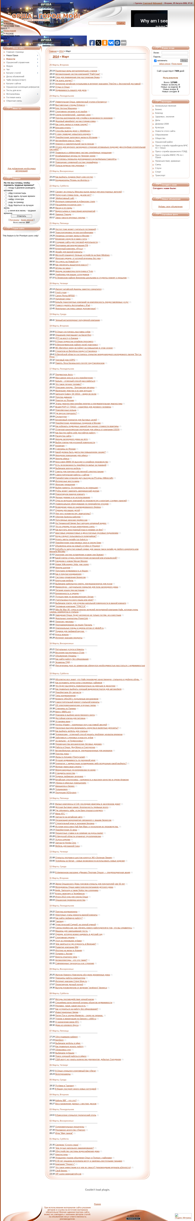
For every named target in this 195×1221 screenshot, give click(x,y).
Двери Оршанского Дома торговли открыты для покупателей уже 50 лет (90, 884)
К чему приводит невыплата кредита (73, 134)
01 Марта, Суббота (59, 1139)
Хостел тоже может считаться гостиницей (75, 229)
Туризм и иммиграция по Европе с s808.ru (75, 1019)
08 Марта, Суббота (59, 993)
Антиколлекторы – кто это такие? (71, 960)
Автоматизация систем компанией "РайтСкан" (77, 74)
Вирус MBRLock (63, 712)
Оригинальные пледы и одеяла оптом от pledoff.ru (79, 628)
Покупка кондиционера (66, 911)
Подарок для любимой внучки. (70, 631)
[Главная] (6, 21)
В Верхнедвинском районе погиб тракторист (76, 344)
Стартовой (147, 3)
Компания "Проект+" (65, 1164)
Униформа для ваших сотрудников (72, 274)
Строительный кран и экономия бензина (74, 823)
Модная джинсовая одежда (68, 767)
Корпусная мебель (64, 580)
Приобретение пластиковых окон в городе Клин (78, 542)
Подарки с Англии (63, 953)
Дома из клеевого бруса (66, 1025)
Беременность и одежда (67, 593)
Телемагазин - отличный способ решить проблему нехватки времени (88, 734)
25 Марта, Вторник (59, 65)
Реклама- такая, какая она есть (70, 1006)
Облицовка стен (63, 1050)
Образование (161, 135)
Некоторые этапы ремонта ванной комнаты (76, 915)
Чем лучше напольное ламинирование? (74, 1148)
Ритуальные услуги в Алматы (69, 649)
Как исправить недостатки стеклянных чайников (78, 682)
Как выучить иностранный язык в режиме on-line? (79, 530)
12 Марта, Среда (58, 866)
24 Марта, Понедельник (62, 96)
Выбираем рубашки (64, 1053)
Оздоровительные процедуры (69, 1127)
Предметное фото (64, 374)
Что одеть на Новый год (66, 261)
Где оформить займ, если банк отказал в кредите (79, 810)
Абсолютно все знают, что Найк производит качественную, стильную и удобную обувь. (97, 679)
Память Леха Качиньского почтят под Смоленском (80, 363)
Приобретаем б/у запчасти (68, 692)
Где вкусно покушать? (66, 413)
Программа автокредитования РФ (71, 245)
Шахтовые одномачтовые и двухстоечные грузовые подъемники (86, 533)
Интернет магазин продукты (68, 638)
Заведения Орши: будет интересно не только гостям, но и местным (88, 615)
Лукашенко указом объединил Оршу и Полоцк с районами (83, 1158)
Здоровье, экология (164, 116)
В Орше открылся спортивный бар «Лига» (75, 1071)
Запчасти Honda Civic (65, 843)
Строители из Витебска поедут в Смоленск (76, 351)
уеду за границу (16, 202)
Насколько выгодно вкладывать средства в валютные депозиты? (86, 728)
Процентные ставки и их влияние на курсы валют (79, 833)
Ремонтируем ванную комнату (70, 494)
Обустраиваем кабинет (66, 1037)
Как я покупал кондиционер (68, 574)
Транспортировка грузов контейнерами (74, 232)
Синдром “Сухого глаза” (67, 1145)
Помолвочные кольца (65, 410)
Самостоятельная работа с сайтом (72, 475)
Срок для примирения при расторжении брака (77, 77)
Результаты (14, 220)
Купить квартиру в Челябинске (70, 893)
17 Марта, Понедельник (62, 369)
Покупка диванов (63, 397)
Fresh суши (60, 292)
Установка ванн (62, 721)
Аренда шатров (62, 567)
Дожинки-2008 (162, 124)
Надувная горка (62, 299)
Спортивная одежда (64, 937)
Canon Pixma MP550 (65, 295)
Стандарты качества (65, 773)
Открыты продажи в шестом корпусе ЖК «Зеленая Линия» (83, 857)
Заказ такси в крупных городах (70, 217)
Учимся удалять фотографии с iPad (72, 305)
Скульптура (61, 416)
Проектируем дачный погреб (69, 984)
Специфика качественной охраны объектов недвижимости (83, 1002)
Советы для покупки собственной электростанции (79, 471)
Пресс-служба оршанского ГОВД (171, 151)
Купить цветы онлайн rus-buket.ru (71, 539)
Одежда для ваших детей (67, 510)
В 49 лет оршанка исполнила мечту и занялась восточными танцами (88, 1161)
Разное (97, 1204)
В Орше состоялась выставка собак (72, 332)
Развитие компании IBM (66, 947)
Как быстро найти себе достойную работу (75, 433)
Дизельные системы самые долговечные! (75, 308)
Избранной (157, 3)
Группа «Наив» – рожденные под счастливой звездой (81, 724)
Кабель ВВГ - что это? (66, 1100)
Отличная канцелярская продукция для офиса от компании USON (87, 429)
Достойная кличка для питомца (70, 718)
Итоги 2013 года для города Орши (71, 897)
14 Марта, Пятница (59, 798)
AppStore (59, 1040)
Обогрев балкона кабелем (68, 517)
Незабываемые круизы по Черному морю (75, 156)
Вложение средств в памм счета (71, 239)
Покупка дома (62, 754)
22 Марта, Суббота (59, 186)
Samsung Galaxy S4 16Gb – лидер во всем (75, 394)
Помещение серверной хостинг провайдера (76, 162)
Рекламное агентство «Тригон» (70, 1130)
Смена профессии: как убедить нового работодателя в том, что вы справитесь (93, 928)
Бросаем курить (63, 127)
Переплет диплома (64, 621)
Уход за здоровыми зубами (68, 941)
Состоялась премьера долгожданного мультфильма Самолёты (86, 159)
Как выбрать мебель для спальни (71, 731)
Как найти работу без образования (72, 659)
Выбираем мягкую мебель (68, 468)
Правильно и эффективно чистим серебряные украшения (83, 152)
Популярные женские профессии (71, 520)
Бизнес (158, 109)
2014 (61, 51)
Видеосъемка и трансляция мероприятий (75, 211)
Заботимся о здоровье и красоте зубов (74, 737)
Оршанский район (164, 142)
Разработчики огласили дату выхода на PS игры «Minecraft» (84, 478)
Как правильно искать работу (69, 1046)
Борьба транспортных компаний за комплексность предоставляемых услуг (92, 302)
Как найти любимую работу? (69, 918)
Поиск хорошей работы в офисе (70, 1056)
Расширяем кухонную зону (68, 205)
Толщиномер (61, 789)
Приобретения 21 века (66, 830)
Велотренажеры (63, 1074)
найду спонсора (16, 199)
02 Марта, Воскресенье (62, 1121)
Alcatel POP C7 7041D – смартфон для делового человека (83, 407)
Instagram (60, 445)
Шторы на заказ (62, 268)
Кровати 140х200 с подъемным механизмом (76, 699)
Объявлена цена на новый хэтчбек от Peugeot (77, 546)
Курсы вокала (62, 634)
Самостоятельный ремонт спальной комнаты (77, 702)
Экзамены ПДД (62, 662)
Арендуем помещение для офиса (71, 455)
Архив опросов (27, 220)
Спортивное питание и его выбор (71, 111)
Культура (159, 127)
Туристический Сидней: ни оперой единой (75, 924)
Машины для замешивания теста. (71, 931)
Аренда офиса (62, 458)
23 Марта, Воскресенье (62, 171)
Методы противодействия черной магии (74, 999)
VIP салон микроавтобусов (68, 1174)
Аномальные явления (165, 106)
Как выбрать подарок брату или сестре (74, 177)
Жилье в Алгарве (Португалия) (70, 757)
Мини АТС (60, 813)
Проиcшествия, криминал (167, 161)
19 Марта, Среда (58, 314)
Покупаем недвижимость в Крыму (71, 571)
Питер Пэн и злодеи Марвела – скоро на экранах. (79, 1015)
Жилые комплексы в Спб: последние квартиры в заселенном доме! (87, 804)
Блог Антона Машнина (66, 108)
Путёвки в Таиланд (64, 1085)
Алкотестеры (61, 1154)
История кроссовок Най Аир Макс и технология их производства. (86, 826)
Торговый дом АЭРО (65, 360)
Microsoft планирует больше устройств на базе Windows (82, 255)
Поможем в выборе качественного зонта (75, 715)
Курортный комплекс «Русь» (69, 248)
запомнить (162, 60)
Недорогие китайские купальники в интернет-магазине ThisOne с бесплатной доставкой (98, 84)
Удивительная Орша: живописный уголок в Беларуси (81, 102)
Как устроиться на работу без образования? (76, 1009)
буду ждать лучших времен (21, 196)
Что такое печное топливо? (68, 384)
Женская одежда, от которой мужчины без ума (78, 258)
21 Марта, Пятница (59, 223)
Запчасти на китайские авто (68, 817)
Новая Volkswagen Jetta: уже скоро (72, 564)
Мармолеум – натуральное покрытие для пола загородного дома (86, 587)
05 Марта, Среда (58, 1080)
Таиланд (59, 921)
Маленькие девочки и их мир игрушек (73, 391)
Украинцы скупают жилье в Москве (72, 236)
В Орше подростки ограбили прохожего (74, 341)
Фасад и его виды (63, 208)
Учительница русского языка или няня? (74, 600)
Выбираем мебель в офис (68, 1043)
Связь (158, 164)
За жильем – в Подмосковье (69, 741)
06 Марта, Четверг (59, 1065)
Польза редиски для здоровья (69, 165)
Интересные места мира (67, 481)
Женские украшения (65, 484)
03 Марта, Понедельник (62, 1109)
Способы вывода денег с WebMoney (72, 131)
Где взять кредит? (64, 80)
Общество (160, 138)
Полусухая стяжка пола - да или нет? (73, 195)
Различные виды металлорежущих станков (76, 71)
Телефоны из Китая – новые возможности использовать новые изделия (90, 861)
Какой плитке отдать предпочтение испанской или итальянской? (86, 558)
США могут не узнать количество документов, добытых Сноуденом (88, 1059)
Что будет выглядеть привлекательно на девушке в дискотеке (85, 686)
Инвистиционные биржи (66, 1012)
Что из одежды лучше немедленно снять (75, 526)
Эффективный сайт (64, 198)
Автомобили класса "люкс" (68, 140)
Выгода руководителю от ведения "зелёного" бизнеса (81, 987)
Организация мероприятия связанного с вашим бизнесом (83, 820)
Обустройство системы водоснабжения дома (77, 1151)
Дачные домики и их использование (72, 497)
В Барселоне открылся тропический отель (75, 1115)
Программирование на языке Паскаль (73, 625)
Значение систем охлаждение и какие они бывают (79, 554)
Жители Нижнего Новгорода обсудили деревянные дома (82, 975)
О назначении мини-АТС (67, 1022)
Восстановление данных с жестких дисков (75, 1104)
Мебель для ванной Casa (67, 846)
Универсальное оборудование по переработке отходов (82, 504)
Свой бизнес (61, 1170)
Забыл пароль (164, 64)
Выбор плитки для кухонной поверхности (75, 442)
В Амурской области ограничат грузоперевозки (78, 836)
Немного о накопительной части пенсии (74, 144)
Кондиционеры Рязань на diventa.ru (72, 180)
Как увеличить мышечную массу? (71, 265)
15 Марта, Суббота (59, 673)
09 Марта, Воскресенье (62, 969)
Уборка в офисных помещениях (70, 783)
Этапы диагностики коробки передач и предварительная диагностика (88, 403)
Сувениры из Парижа (65, 708)
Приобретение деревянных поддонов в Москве (78, 423)
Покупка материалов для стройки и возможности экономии (84, 118)
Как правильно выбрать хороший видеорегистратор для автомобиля (88, 689)
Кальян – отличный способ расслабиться (75, 381)
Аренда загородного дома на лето (71, 439)
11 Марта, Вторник (59, 878)
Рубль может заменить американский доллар (77, 491)
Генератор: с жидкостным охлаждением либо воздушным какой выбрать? (91, 763)
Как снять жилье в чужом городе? (71, 124)
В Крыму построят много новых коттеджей (75, 1089)
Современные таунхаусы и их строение (74, 963)
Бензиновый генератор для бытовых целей (76, 420)
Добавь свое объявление (170, 206)
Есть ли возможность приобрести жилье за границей (80, 465)
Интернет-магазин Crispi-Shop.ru (71, 981)
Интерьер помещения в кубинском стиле (75, 201)
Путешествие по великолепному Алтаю (74, 596)
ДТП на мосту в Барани (66, 338)
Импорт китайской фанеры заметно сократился (78, 289)
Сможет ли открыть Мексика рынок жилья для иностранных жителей (88, 192)
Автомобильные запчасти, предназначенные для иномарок (83, 750)
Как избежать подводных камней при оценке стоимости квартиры (87, 426)
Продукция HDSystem (65, 792)
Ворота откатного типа (66, 957)
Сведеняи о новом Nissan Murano (71, 561)
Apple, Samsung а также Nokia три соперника (76, 890)
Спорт (158, 172)
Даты (157, 120)
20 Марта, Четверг (59, 283)
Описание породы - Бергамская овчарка (74, 387)
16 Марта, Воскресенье (62, 643)
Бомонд (159, 113)
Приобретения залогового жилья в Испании (76, 137)
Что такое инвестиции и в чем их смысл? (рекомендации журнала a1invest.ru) (93, 1167)
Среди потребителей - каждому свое (73, 115)
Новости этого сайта (165, 131)
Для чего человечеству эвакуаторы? (73, 513)
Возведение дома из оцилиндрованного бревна (78, 507)
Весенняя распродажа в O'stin (69, 652)
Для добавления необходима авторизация (22, 169)
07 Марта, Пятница (59, 1031)
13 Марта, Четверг (59, 852)
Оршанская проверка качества (70, 900)
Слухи (158, 168)
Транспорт (160, 175)
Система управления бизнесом (70, 577)
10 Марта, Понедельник (62, 906)
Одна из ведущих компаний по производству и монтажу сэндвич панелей (91, 500)
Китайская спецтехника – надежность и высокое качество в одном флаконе (92, 779)
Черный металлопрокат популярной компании (77, 320)
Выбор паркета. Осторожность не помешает (76, 487)
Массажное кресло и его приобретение (74, 378)
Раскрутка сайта (63, 436)
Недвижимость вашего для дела (70, 90)
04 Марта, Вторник (59, 1094)
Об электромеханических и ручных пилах (75, 705)
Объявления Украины (65, 656)
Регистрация (177, 64)
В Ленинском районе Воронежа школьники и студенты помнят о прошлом (91, 278)
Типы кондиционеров (65, 695)
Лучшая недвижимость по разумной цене (75, 760)
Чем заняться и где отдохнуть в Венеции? (75, 944)
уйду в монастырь (17, 193)
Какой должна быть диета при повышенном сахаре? (80, 452)
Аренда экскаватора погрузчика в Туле (74, 271)
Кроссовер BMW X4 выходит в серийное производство (81, 462)
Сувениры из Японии (65, 449)
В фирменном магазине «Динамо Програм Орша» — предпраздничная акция (92, 872)
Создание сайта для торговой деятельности (76, 242)
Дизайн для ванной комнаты (68, 252)
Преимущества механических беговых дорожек (78, 744)
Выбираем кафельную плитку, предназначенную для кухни (83, 584)
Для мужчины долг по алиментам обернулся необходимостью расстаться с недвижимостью (100, 665)
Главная (53, 51)
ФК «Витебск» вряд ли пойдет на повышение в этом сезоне (84, 348)
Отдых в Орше (62, 87)
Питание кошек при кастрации (69, 590)
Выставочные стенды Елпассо (70, 105)
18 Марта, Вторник (59, 326)
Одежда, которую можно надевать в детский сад (78, 934)
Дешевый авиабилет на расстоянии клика (75, 121)
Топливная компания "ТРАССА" (70, 606)
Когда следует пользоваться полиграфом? (76, 536)
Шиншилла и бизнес (65, 786)
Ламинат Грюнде (63, 214)
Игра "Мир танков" (64, 1133)
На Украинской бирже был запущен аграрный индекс (80, 523)
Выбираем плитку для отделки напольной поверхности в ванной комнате (90, 603)
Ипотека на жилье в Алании (68, 950)
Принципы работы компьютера (70, 978)
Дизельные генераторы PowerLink (71, 618)
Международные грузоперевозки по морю (75, 770)
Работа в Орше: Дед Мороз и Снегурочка (75, 747)
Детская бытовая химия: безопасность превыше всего (81, 807)
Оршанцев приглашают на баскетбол (73, 335)
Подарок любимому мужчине (69, 776)
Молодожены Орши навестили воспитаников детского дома (84, 887)
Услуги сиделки (62, 839)
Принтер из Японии (64, 400)
